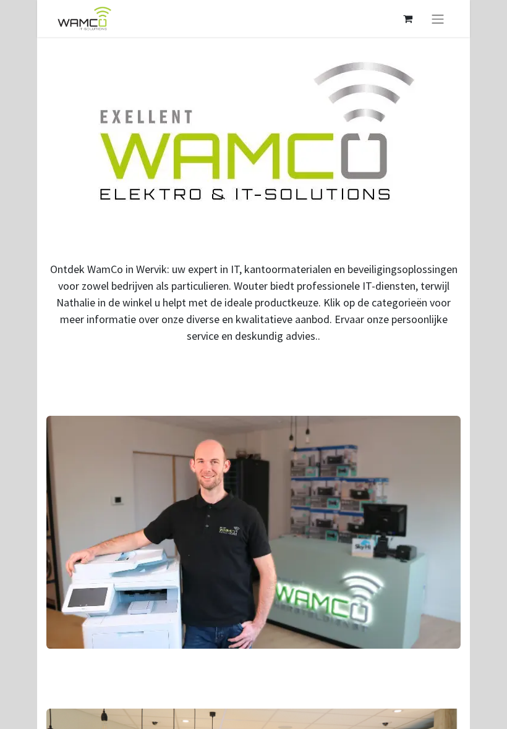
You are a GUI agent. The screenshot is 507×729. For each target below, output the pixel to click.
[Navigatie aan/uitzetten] (438, 18)
